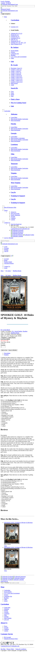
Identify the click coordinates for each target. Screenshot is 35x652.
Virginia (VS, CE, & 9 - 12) (18, 42)
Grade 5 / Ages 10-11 (16, 77)
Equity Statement (15, 215)
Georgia (13, 133)
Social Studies (14, 50)
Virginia (14, 173)
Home (5, 260)
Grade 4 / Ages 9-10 (16, 75)
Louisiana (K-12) (15, 38)
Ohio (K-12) (14, 39)
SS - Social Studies (17, 331)
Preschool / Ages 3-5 (16, 68)
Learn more (7, 607)
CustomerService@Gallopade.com (20, 228)
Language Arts (15, 53)
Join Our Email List (16, 224)
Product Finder (8, 262)
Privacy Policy (10, 649)
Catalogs (13, 218)
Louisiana (14, 144)
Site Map (3, 649)
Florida (13, 124)
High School (14, 83)
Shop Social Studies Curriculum (19, 119)
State (12, 96)
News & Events (15, 213)
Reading (13, 55)
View (5, 546)
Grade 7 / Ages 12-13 (16, 80)
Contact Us (7, 222)
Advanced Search (5, 9)
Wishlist (6, 249)
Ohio (12, 154)
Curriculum (15, 20)
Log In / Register (5, 1)
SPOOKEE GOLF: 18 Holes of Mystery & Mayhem (18, 522)
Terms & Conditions (20, 649)
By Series (8, 271)
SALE (6, 601)
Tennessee (14, 163)
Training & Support (18, 196)
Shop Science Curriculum (18, 138)
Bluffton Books (17, 271)
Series (12, 94)
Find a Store (15, 99)
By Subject (14, 47)
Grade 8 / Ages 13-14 (16, 82)
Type (12, 91)
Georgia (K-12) (15, 36)
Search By (14, 88)
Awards (13, 216)
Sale (12, 61)
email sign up (4, 581)
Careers (13, 219)
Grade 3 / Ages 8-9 (16, 74)
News (5, 626)
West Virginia (15, 183)
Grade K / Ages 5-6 (16, 69)
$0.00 (8, 3)
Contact (3, 3)
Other (12, 58)
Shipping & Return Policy (11, 638)
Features (6, 354)
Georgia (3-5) (14, 27)
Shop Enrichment (15, 120)
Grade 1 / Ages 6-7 (16, 71)
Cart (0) (6, 251)
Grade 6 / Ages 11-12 (16, 79)
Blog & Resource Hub (10, 207)
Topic (12, 93)
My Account (7, 637)
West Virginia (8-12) (16, 44)
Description (7, 353)
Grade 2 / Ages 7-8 (16, 72)
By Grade (14, 65)
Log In (13, 192)
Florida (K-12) (15, 35)
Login (5, 246)
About (5, 210)
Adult (12, 85)
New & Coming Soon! (18, 103)
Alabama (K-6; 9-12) (16, 33)
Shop (5, 16)
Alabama (14, 114)
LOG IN (6, 619)
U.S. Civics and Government (18, 56)
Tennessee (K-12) (15, 41)
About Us (13, 212)
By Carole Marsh (5, 330)
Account (6, 248)
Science (13, 52)
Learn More (14, 117)
